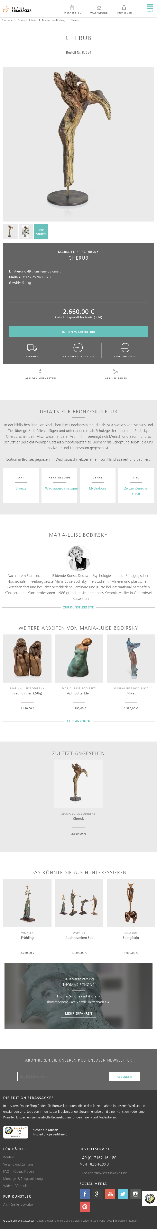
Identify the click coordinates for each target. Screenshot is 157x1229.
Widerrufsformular (16, 1186)
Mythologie (98, 488)
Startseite (7, 20)
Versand (32, 356)
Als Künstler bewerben (19, 1204)
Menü (150, 11)
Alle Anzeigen (78, 721)
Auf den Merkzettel (41, 378)
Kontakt (8, 1157)
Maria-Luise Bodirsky (54, 20)
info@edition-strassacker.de (104, 1173)
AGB (109, 1220)
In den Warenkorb (78, 332)
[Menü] (25, 1128)
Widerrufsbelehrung (94, 1220)
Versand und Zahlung (18, 1164)
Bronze (21, 488)
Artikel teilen (116, 378)
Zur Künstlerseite (78, 607)
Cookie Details (72, 1220)
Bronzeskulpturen (27, 20)
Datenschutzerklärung (49, 1220)
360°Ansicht (41, 232)
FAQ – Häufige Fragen (18, 1171)
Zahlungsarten (125, 356)
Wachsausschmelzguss (61, 488)
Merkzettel (72, 12)
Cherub (75, 20)
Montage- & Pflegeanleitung (23, 1179)
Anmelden (124, 12)
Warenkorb (99, 13)
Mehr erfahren (78, 1013)
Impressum (121, 1220)
